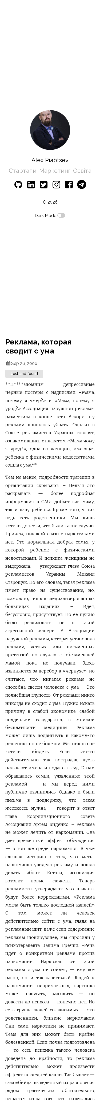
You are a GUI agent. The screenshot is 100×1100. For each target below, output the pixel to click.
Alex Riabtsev (50, 160)
